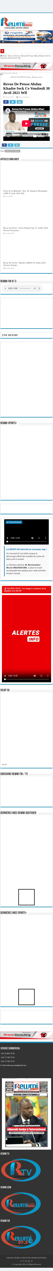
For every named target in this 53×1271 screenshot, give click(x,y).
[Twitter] (26, 1261)
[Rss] (21, 1261)
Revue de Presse (14, 56)
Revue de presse (12, 151)
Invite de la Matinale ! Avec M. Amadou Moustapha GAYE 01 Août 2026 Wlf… (25, 192)
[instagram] (32, 1261)
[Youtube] (29, 1261)
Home (4, 56)
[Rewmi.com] (17, 22)
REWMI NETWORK (38, 1258)
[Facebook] (23, 1261)
